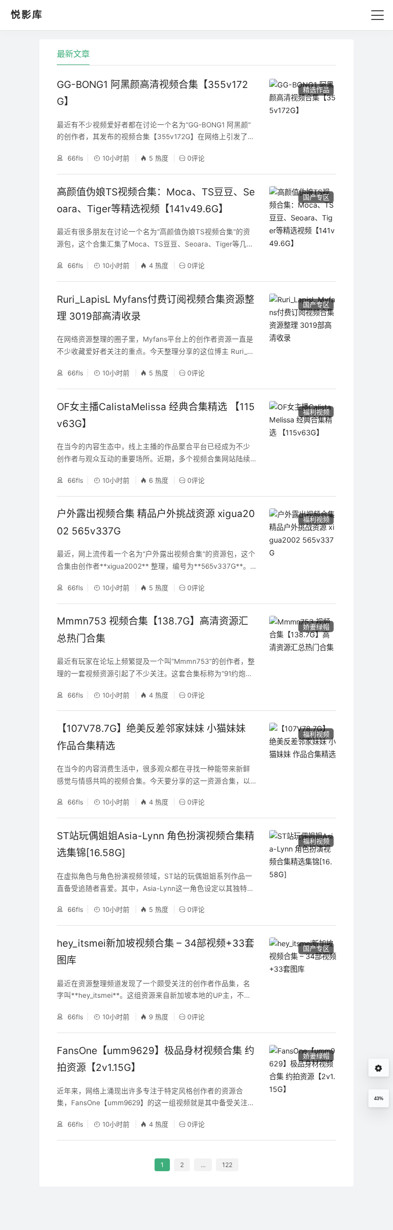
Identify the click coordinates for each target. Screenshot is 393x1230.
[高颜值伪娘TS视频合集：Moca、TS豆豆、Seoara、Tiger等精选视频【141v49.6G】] (302, 228)
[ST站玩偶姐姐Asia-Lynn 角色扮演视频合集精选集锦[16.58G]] (302, 871)
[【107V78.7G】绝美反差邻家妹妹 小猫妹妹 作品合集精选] (302, 764)
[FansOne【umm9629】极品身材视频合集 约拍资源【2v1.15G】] (302, 1086)
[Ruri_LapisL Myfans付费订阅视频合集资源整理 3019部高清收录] (302, 335)
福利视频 (316, 412)
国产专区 (316, 197)
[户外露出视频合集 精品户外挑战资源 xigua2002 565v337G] (302, 550)
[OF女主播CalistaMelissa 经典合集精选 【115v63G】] (302, 442)
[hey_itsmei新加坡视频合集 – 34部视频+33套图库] (302, 979)
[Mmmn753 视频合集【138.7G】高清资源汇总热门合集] (302, 657)
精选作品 (316, 89)
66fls (74, 158)
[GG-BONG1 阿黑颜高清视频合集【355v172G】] (302, 120)
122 (227, 1165)
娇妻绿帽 (316, 626)
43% (378, 1098)
